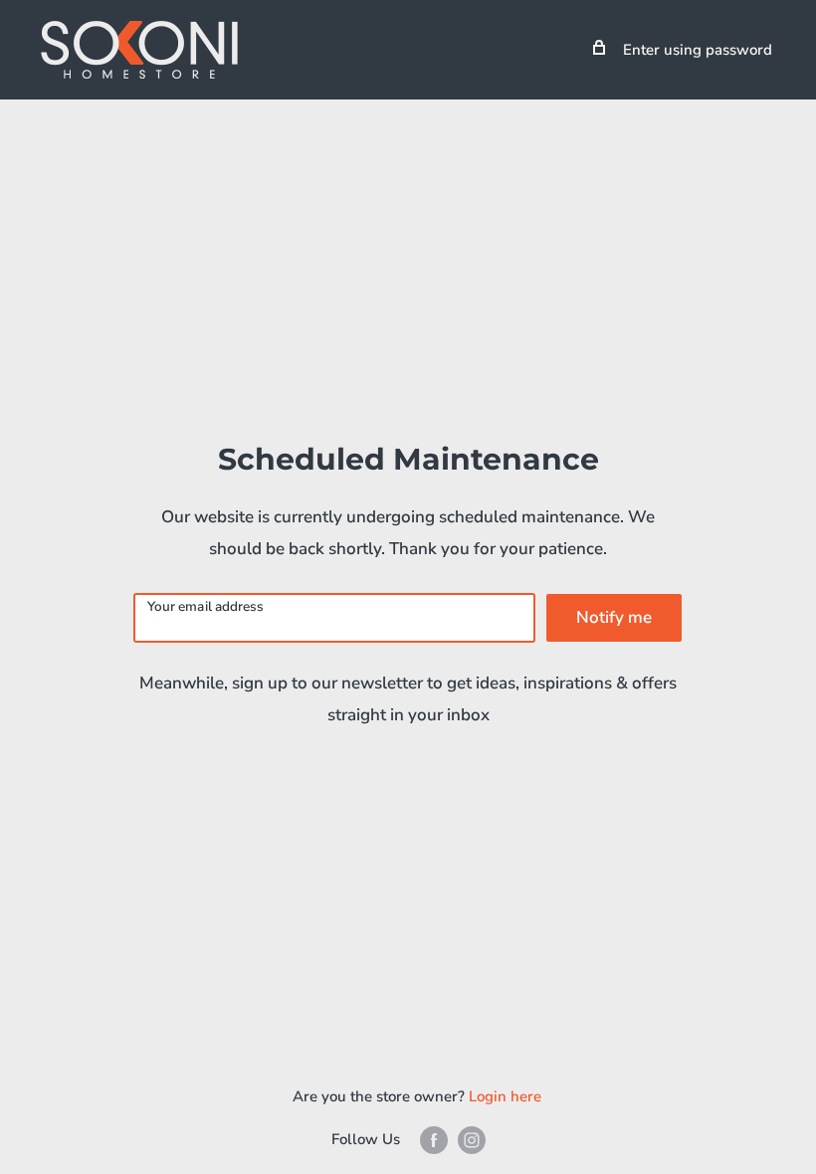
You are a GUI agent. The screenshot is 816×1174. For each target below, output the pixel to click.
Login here (505, 1096)
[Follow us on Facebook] (434, 1139)
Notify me (614, 617)
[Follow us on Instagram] (472, 1139)
